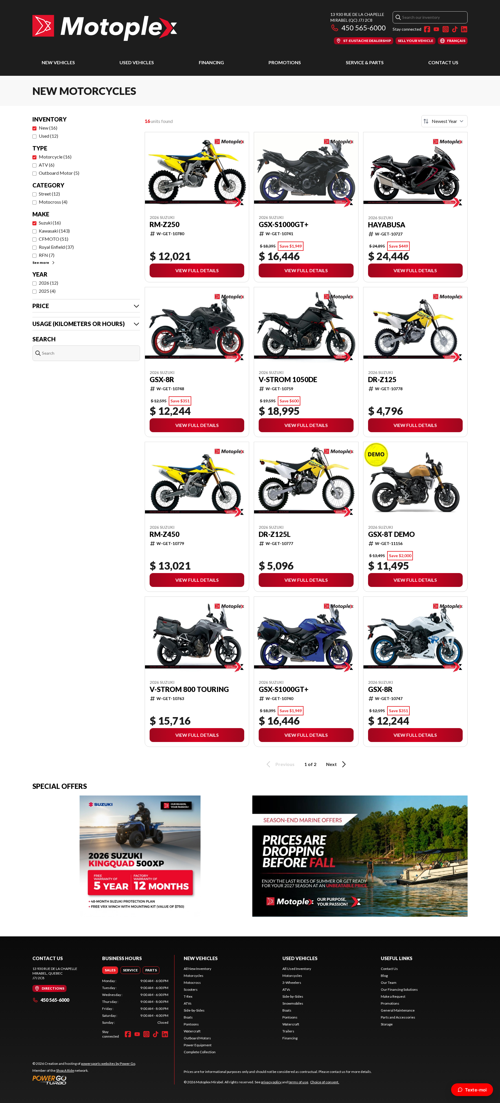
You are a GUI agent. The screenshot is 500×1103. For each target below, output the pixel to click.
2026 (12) (48, 283)
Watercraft (192, 1031)
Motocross (192, 982)
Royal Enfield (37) (56, 247)
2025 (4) (47, 291)
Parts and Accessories (398, 1017)
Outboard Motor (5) (59, 173)
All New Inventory (197, 968)
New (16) (48, 127)
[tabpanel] (135, 1002)
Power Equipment (198, 1045)
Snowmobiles (292, 1003)
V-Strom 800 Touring (189, 689)
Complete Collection (200, 1052)
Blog (384, 975)
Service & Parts (365, 62)
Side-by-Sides (194, 1010)
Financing (211, 62)
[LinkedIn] (464, 29)
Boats (188, 1017)
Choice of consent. (324, 1082)
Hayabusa (386, 225)
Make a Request (393, 996)
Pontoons (191, 1024)
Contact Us (443, 62)
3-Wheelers (291, 982)
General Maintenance (398, 1010)
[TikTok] (454, 29)
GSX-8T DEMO (391, 534)
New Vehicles (58, 62)
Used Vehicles (137, 62)
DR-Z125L (275, 534)
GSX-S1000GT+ (283, 224)
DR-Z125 (382, 379)
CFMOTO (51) (53, 239)
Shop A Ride (65, 1070)
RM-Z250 (164, 224)
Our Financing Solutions (399, 989)
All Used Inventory (296, 968)
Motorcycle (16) (55, 156)
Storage (387, 1024)
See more (40, 262)
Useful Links (396, 958)
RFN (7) (46, 255)
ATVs (188, 1003)
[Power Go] (84, 1079)
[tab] (110, 970)
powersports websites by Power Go (108, 1063)
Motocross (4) (53, 202)
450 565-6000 (363, 27)
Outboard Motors (197, 1038)
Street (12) (49, 193)
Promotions (285, 62)
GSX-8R (162, 379)
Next (331, 764)
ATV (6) (46, 164)
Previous (285, 764)
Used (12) (48, 136)
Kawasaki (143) (54, 230)
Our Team (388, 982)
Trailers (288, 1031)
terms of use (298, 1082)
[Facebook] (427, 29)
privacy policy (271, 1082)
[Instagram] (445, 29)
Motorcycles (193, 975)
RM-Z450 (164, 534)
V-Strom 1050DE (288, 379)
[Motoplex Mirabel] (104, 27)
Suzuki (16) (50, 222)
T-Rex (188, 996)
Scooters (191, 989)
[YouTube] (436, 29)
